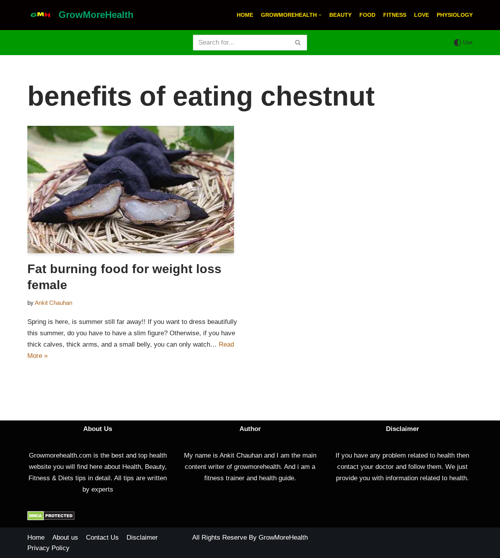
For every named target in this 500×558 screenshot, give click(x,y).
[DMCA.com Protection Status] (51, 518)
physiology (455, 15)
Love (421, 15)
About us (65, 537)
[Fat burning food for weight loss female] (135, 189)
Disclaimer (142, 537)
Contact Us (102, 537)
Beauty (340, 15)
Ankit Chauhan (53, 302)
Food (367, 15)
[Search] (298, 42)
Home (245, 15)
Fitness (394, 15)
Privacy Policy (48, 548)
